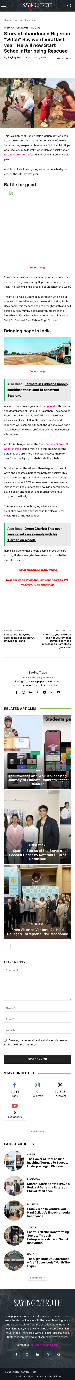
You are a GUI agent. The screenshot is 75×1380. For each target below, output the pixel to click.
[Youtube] (58, 691)
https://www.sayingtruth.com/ (38, 677)
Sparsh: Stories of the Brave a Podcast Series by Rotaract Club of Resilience (37, 855)
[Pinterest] (37, 691)
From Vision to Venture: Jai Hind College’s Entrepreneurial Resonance (37, 932)
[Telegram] (44, 691)
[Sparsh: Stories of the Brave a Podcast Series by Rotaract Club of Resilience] (37, 827)
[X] (51, 691)
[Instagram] (23, 691)
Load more (36, 1277)
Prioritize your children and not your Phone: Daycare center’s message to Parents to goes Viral (56, 640)
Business (37, 924)
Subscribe (15, 1103)
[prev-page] (6, 946)
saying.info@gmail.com (45, 1344)
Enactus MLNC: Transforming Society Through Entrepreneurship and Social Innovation (48, 1237)
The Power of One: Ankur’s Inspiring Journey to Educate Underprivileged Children (37, 780)
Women (25, 27)
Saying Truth (15, 57)
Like (15, 1082)
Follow (37, 1082)
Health (31, 1254)
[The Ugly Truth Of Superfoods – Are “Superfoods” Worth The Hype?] (14, 1260)
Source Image (38, 267)
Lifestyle (18, 20)
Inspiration (31, 20)
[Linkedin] (30, 691)
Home (7, 20)
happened (49, 406)
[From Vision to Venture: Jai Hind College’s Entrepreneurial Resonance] (37, 902)
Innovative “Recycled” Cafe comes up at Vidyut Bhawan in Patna (19, 637)
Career (37, 770)
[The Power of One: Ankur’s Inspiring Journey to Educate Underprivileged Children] (37, 752)
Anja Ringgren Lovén (16, 154)
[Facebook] (16, 691)
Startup (32, 1227)
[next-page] (12, 946)
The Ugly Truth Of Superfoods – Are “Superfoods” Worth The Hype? (48, 1262)
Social (35, 27)
